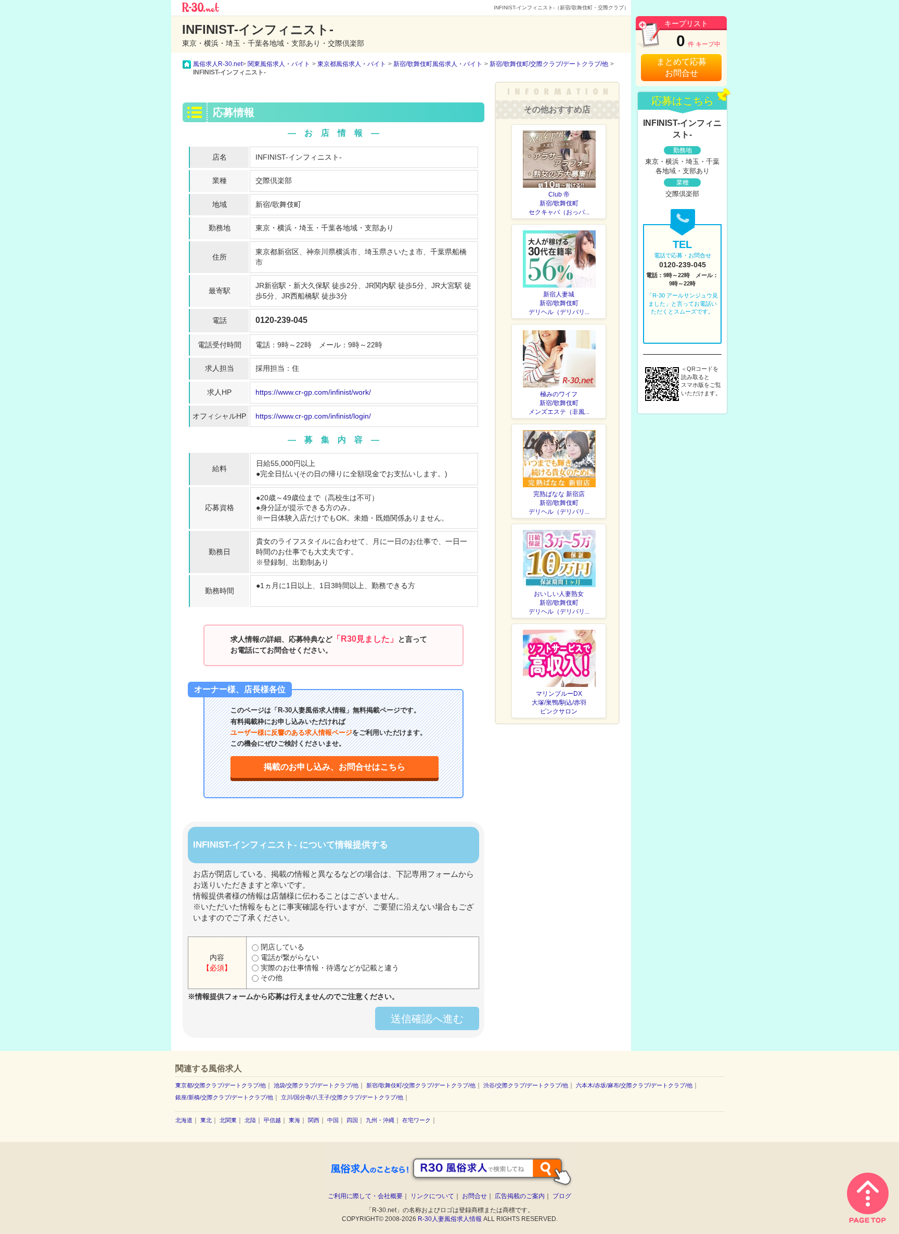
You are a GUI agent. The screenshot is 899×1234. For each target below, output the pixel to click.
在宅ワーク (416, 1120)
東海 (294, 1120)
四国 (352, 1120)
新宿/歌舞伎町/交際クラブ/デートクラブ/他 (421, 1085)
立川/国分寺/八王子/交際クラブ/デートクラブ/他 (342, 1097)
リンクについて (432, 1196)
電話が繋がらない (289, 957)
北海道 (183, 1120)
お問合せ (474, 1196)
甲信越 (272, 1120)
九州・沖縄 (380, 1120)
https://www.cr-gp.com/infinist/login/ (313, 416)
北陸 (250, 1120)
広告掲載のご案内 (520, 1196)
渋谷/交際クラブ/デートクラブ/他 (525, 1085)
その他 (270, 977)
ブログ (562, 1196)
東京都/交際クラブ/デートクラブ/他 (220, 1085)
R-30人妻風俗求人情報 (450, 1219)
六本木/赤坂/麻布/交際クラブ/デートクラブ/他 (634, 1085)
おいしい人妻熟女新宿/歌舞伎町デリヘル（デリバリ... (559, 602)
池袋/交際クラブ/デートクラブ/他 (316, 1085)
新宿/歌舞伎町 (278, 204)
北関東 (228, 1120)
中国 (333, 1120)
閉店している (281, 947)
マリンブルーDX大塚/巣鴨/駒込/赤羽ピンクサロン (559, 702)
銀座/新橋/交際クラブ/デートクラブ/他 (224, 1097)
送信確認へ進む (427, 1018)
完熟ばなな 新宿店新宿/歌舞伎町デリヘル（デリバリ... (559, 502)
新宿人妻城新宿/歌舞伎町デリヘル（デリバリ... (559, 303)
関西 (313, 1120)
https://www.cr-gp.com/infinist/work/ (313, 392)
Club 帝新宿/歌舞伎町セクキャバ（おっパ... (559, 203)
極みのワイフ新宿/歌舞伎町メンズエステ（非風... (559, 403)
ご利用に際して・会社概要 (365, 1196)
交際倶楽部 (273, 180)
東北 (206, 1120)
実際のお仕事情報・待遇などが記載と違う (329, 968)
